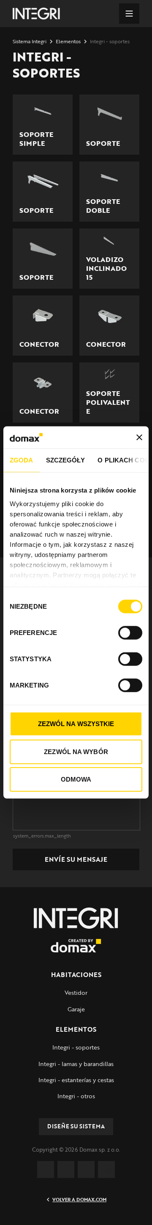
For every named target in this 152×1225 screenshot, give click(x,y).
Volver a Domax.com (79, 1199)
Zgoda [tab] (21, 460)
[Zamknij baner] (139, 437)
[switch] (130, 633)
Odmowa (76, 779)
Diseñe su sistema (76, 1126)
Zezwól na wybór (76, 751)
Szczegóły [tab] (65, 460)
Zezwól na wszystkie (76, 723)
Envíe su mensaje (76, 859)
